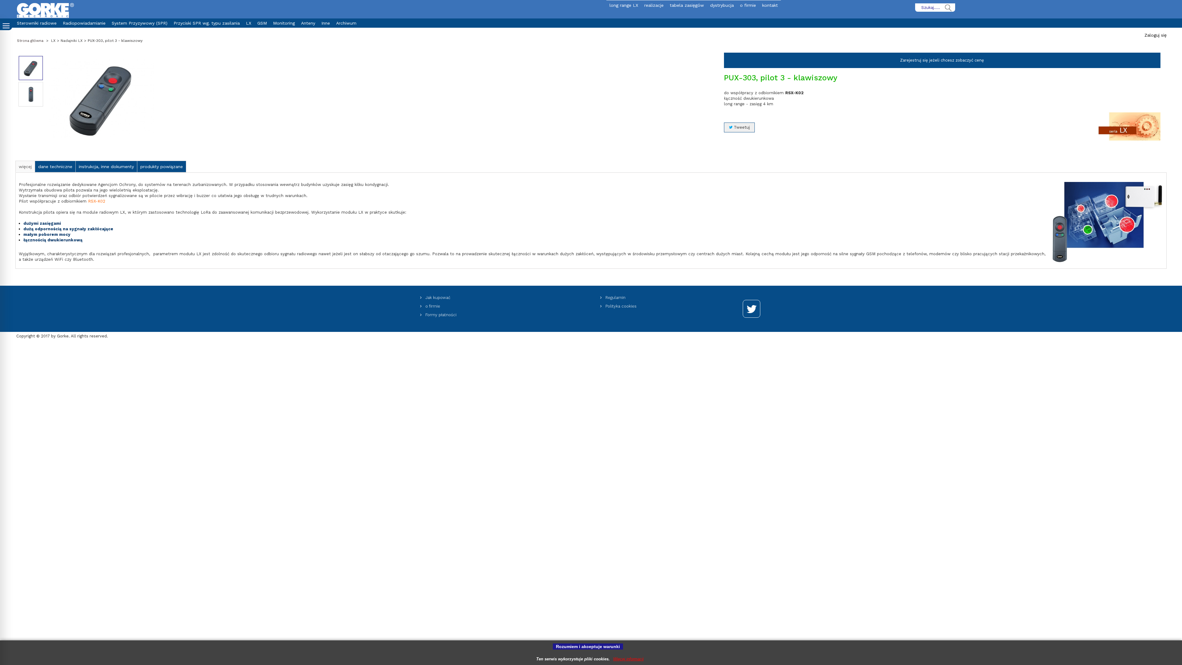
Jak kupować (437, 297)
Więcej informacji (628, 659)
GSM (262, 23)
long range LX (623, 5)
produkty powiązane (161, 166)
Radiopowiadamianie (84, 23)
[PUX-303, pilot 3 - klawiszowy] (31, 68)
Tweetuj (741, 127)
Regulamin (614, 297)
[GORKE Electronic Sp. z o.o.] (45, 10)
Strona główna (30, 40)
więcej (25, 166)
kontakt (770, 5)
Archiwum (346, 23)
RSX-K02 (96, 201)
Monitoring (284, 23)
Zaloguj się (1155, 35)
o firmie (748, 5)
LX (248, 23)
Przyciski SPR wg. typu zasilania (207, 23)
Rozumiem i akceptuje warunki (588, 646)
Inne (325, 23)
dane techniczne (55, 166)
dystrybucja (722, 5)
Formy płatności (440, 314)
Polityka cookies (620, 306)
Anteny (308, 23)
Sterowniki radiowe (37, 23)
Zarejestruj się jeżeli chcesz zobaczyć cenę (942, 60)
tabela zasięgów (687, 5)
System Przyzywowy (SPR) (139, 23)
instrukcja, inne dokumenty (106, 166)
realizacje (654, 5)
